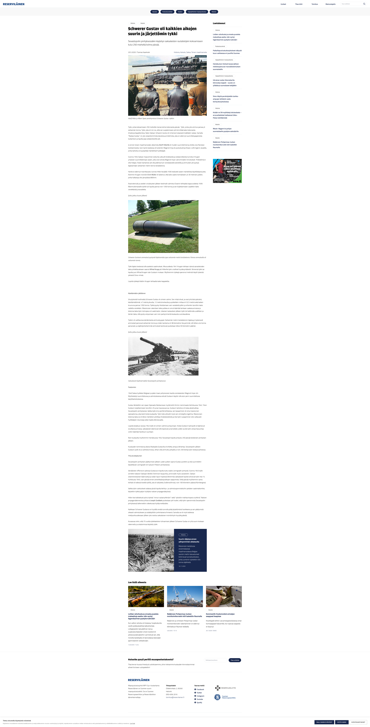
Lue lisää (132, 723)
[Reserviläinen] (13, 3)
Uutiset (283, 4)
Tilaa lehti (298, 4)
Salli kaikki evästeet (324, 722)
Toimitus (315, 4)
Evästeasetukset (358, 722)
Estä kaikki (341, 722)
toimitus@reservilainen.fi (175, 697)
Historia (177, 52)
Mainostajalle (331, 4)
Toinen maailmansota (199, 52)
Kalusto (183, 52)
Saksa (188, 52)
